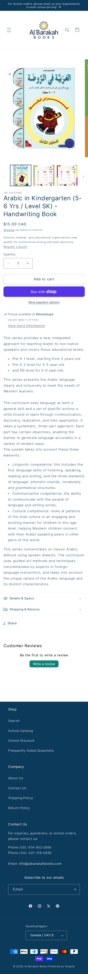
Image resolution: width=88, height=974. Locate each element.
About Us (15, 778)
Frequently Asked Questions (31, 750)
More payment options (44, 302)
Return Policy (19, 808)
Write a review (44, 664)
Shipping (8, 229)
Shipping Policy (20, 798)
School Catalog (20, 731)
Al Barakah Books (36, 966)
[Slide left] (4, 176)
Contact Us (17, 788)
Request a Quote (15, 246)
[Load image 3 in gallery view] (67, 175)
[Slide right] (83, 176)
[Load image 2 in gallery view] (43, 175)
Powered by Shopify (61, 966)
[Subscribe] (75, 889)
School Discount (21, 740)
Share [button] (12, 623)
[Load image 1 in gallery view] (20, 175)
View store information (26, 326)
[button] (9, 30)
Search (14, 721)
